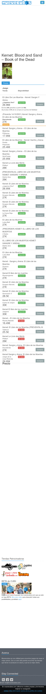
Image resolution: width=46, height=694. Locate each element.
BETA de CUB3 (9, 581)
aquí (19, 599)
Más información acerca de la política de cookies (25, 691)
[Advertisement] (23, 29)
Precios (5, 83)
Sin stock (21, 321)
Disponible (22, 103)
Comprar (40, 104)
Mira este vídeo (17, 597)
